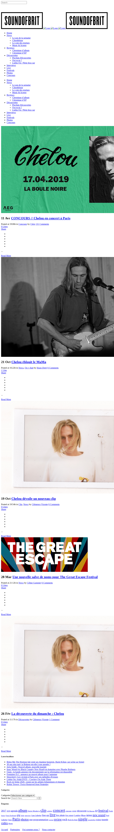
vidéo (4, 823)
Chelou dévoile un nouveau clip (33, 498)
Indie (22, 815)
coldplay (49, 811)
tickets (98, 820)
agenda (14, 810)
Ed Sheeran (91, 811)
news (89, 815)
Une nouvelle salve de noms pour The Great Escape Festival (55, 577)
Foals (111, 811)
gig (18, 815)
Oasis (10, 820)
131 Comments (42, 224)
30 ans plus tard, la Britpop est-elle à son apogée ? (28, 764)
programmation (40, 819)
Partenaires (15, 829)
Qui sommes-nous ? (31, 829)
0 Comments (53, 368)
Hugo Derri (42, 368)
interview (28, 815)
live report (69, 815)
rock (64, 819)
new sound (99, 815)
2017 (3, 810)
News (21, 368)
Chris (32, 224)
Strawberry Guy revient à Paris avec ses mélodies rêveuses (32, 777)
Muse (83, 815)
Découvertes (23, 719)
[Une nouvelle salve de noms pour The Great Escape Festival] (44, 571)
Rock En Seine (73, 820)
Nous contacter (48, 829)
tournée (105, 819)
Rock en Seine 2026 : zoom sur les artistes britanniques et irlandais (36, 782)
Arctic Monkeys (34, 811)
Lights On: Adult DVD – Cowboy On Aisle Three (29, 779)
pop (31, 819)
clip (43, 810)
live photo (60, 815)
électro (10, 824)
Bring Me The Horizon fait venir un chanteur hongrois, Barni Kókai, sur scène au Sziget (45, 762)
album (22, 810)
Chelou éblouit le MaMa (28, 362)
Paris (16, 819)
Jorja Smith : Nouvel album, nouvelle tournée (26, 767)
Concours (22, 224)
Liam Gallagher (36, 815)
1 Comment (54, 719)
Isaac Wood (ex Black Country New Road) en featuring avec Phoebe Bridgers (41, 769)
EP (96, 811)
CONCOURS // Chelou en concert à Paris (40, 218)
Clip (20, 504)
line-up (45, 815)
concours (69, 811)
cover (74, 811)
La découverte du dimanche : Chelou (37, 713)
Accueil (4, 829)
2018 (8, 811)
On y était (29, 368)
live (52, 815)
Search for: (6, 798)
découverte (82, 811)
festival (103, 810)
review (58, 819)
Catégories (5, 795)
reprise (51, 820)
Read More (6, 256)
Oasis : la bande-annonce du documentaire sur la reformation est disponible (39, 772)
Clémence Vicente (40, 504)
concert (59, 810)
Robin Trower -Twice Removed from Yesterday (28, 784)
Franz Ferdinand (11, 815)
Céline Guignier (34, 583)
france (3, 815)
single (82, 819)
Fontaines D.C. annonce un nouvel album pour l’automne (32, 774)
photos (25, 819)
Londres (77, 815)
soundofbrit (92, 820)
